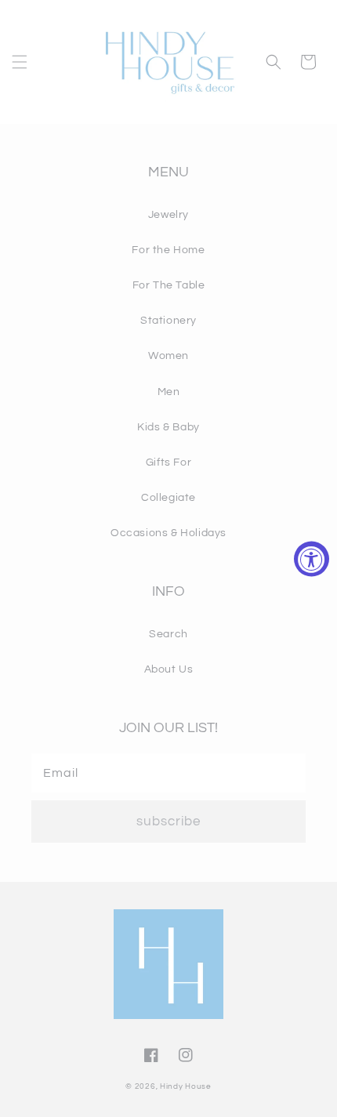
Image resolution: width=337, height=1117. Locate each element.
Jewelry (168, 214)
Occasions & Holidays (168, 533)
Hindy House (186, 1086)
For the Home (168, 250)
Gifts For (168, 462)
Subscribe (168, 821)
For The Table (168, 285)
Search (168, 634)
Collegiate (168, 497)
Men (169, 391)
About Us (169, 669)
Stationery (168, 320)
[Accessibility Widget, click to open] (311, 558)
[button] (19, 62)
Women (168, 355)
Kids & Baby (168, 427)
